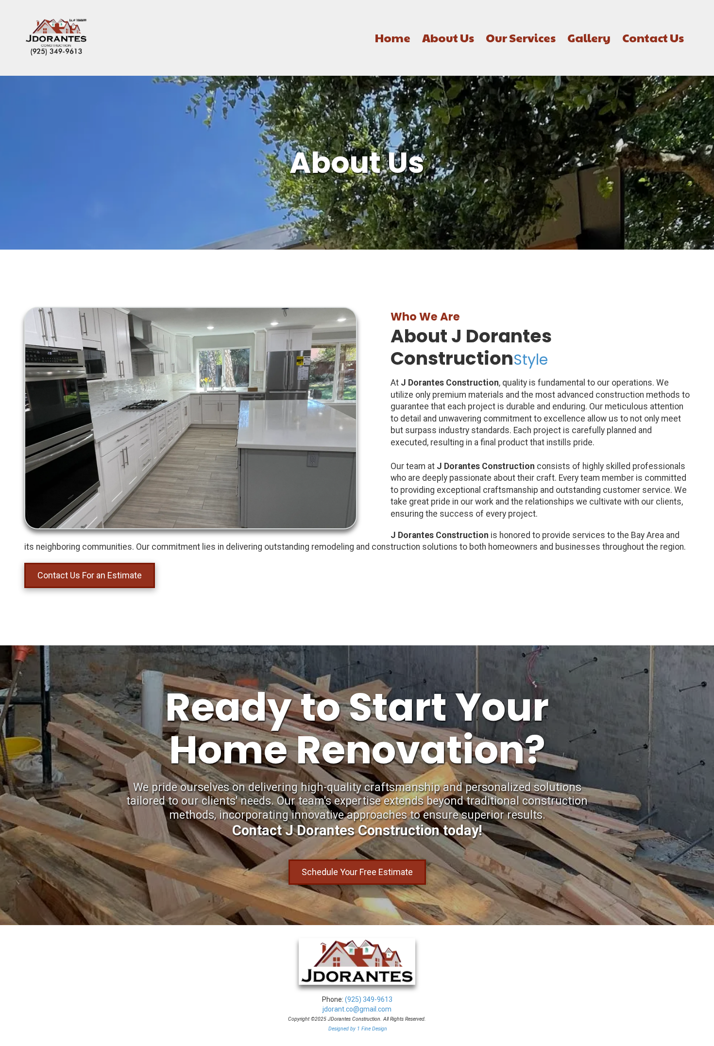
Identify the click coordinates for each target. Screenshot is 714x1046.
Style (530, 359)
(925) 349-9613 (368, 999)
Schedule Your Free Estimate (357, 872)
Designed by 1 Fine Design (357, 1029)
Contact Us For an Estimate (89, 575)
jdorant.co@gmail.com (357, 1009)
